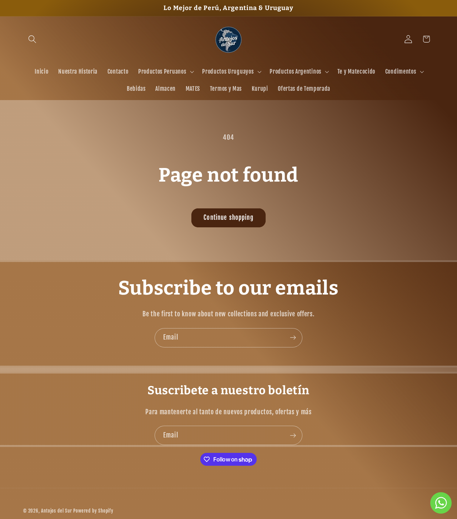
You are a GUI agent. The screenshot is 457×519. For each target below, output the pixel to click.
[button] (32, 39)
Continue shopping (228, 217)
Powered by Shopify (93, 511)
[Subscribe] (293, 337)
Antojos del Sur (56, 511)
